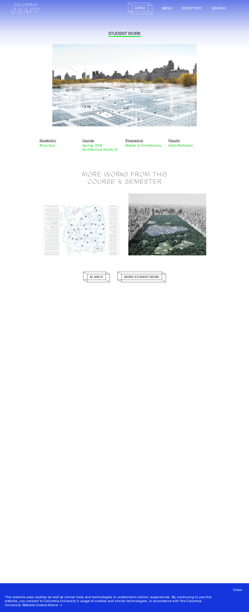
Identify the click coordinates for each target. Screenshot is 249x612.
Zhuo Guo (47, 145)
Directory (192, 8)
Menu (167, 8)
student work (124, 33)
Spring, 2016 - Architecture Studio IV (100, 147)
